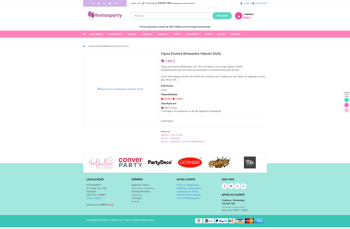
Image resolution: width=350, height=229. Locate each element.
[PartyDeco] (160, 162)
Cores (208, 34)
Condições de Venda (187, 191)
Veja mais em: (165, 131)
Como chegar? (94, 198)
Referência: (167, 85)
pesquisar (222, 16)
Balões (221, 34)
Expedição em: (169, 103)
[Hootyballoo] (100, 162)
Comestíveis (115, 34)
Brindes (132, 34)
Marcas (235, 34)
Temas (176, 34)
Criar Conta (260, 3)
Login (246, 3)
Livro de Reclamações (188, 198)
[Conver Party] (130, 162)
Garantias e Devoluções (189, 188)
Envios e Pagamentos (188, 185)
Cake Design (95, 34)
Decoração (192, 34)
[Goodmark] (190, 162)
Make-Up (162, 34)
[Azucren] (250, 162)
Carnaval (147, 34)
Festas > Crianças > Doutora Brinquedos (183, 141)
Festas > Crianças (170, 138)
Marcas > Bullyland (172, 135)
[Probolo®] (220, 162)
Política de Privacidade (188, 194)
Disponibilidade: (169, 94)
